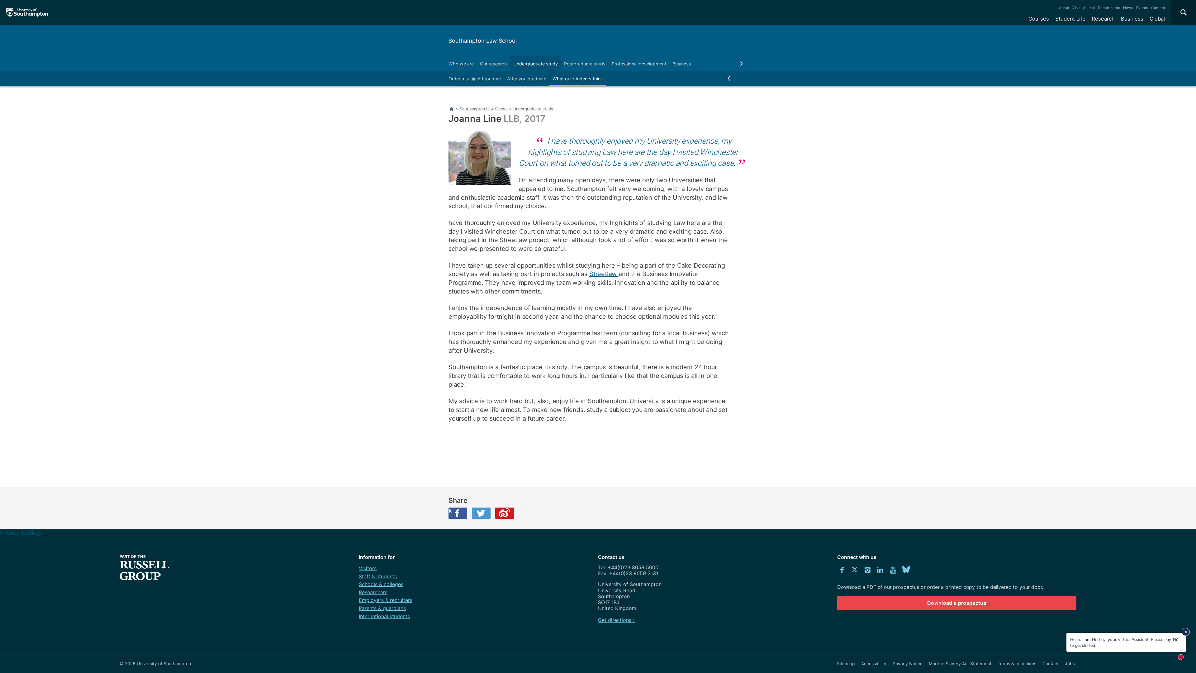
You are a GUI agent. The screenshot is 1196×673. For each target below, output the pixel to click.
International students (384, 616)
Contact (1158, 8)
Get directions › (616, 620)
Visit (1076, 8)
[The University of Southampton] (27, 12)
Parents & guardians (382, 608)
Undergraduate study (535, 63)
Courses (1038, 19)
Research (1103, 19)
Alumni (1089, 8)
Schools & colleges (381, 584)
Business (1132, 19)
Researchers (373, 592)
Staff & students (378, 576)
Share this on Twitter (481, 513)
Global (1157, 19)
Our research (493, 63)
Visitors (368, 568)
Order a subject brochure (474, 78)
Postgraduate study (584, 63)
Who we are (461, 63)
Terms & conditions (1017, 663)
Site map (846, 663)
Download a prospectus (956, 603)
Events (1142, 8)
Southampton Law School (482, 40)
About (1064, 8)
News (1128, 8)
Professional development (639, 63)
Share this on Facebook (450, 511)
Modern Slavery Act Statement (960, 663)
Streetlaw (604, 274)
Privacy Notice (908, 663)
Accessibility (873, 663)
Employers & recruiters (385, 600)
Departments (1109, 8)
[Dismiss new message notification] (1186, 632)
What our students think (578, 78)
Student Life (1070, 19)
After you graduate (526, 78)
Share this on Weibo (504, 513)
